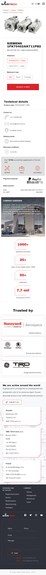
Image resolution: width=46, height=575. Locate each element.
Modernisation (10, 500)
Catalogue (9, 507)
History (29, 492)
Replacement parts (12, 494)
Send (16, 553)
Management (31, 495)
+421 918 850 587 (16, 117)
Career (29, 502)
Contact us (13, 402)
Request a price (23, 87)
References (31, 498)
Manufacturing (10, 504)
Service (8, 497)
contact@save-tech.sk (17, 123)
